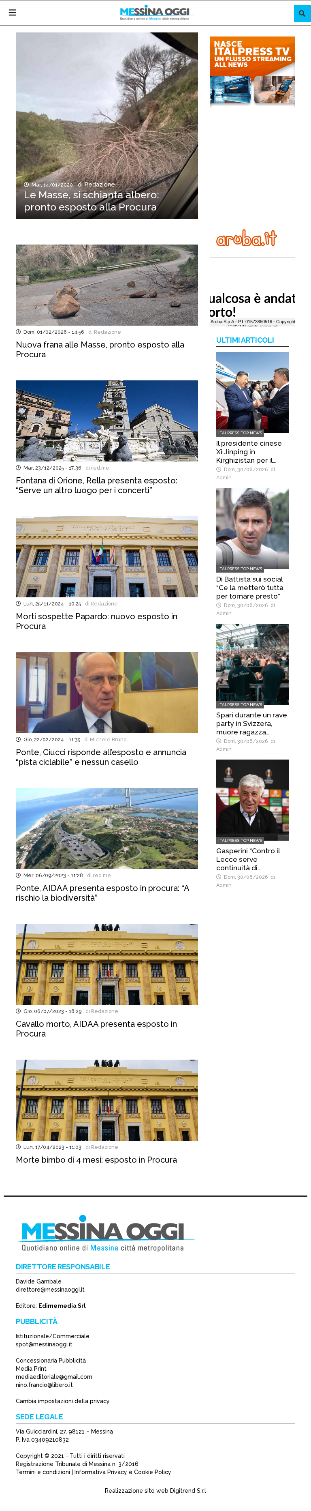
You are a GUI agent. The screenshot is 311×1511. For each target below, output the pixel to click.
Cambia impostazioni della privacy (63, 1401)
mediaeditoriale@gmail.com (54, 1377)
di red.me (96, 468)
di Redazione (95, 184)
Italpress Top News (240, 433)
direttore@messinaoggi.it (50, 1289)
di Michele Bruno (104, 739)
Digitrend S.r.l (188, 1490)
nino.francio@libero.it (44, 1385)
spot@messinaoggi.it (44, 1344)
